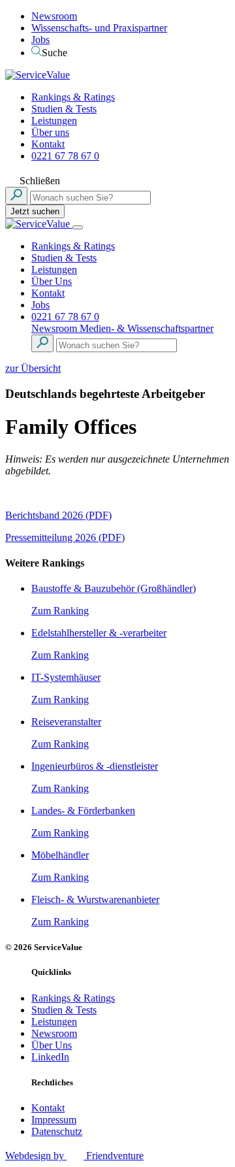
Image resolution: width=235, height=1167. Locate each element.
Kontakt (48, 144)
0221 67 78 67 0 (65, 155)
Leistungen (54, 120)
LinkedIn (50, 1056)
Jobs (40, 39)
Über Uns (51, 281)
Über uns (50, 132)
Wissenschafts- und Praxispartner (99, 27)
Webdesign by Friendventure (74, 1155)
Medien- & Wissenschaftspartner (146, 328)
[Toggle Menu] (77, 227)
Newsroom (54, 16)
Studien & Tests (64, 108)
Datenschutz (56, 1131)
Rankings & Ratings (73, 97)
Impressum (53, 1119)
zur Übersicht (33, 368)
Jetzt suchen (34, 211)
